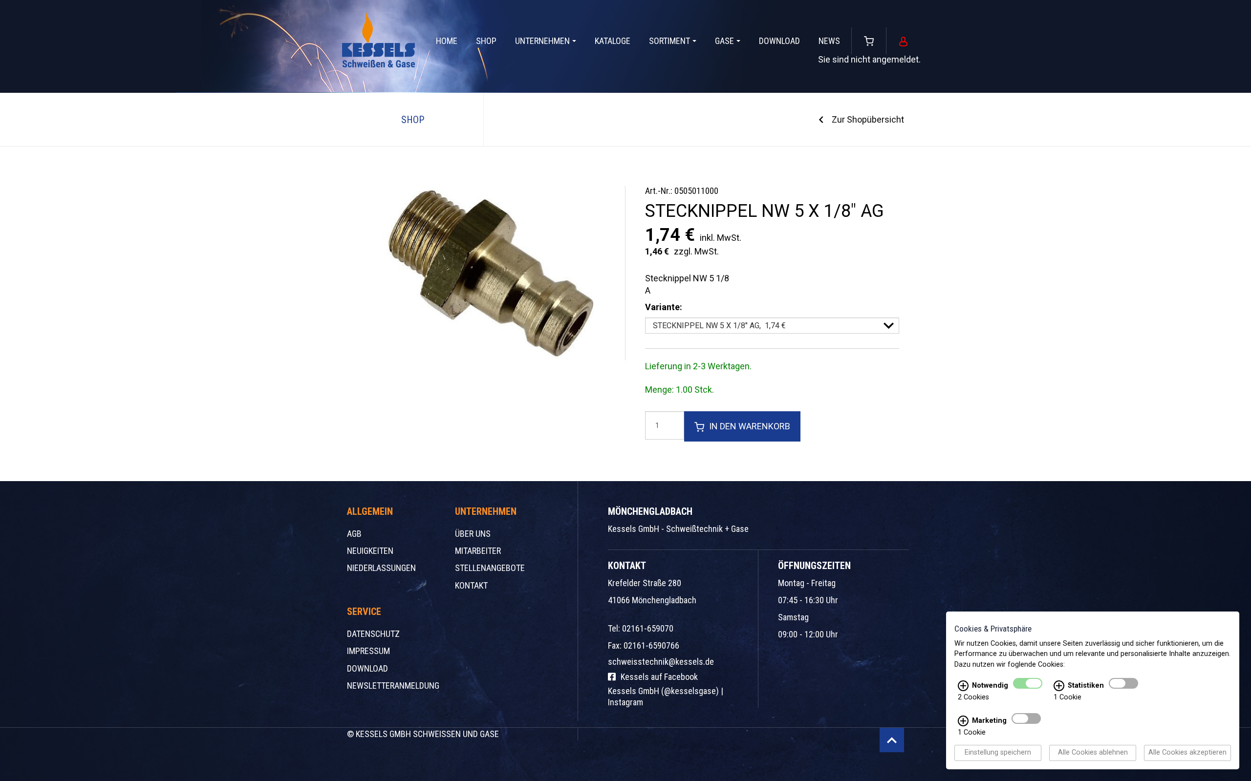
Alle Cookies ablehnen (1093, 753)
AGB (354, 533)
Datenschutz (373, 634)
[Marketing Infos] (963, 721)
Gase (724, 41)
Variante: (663, 307)
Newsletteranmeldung (393, 685)
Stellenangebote (490, 568)
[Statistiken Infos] (1059, 686)
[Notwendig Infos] (963, 686)
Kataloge (612, 41)
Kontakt (471, 585)
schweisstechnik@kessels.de (661, 661)
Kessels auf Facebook (659, 677)
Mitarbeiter (478, 551)
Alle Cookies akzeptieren (1187, 753)
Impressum (368, 651)
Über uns (473, 533)
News (829, 41)
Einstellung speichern (998, 753)
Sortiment (669, 41)
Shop (486, 41)
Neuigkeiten (370, 551)
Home (446, 41)
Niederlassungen (381, 568)
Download (779, 41)
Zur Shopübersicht (868, 119)
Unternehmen (542, 41)
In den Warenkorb (749, 426)
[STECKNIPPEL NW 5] (488, 273)
